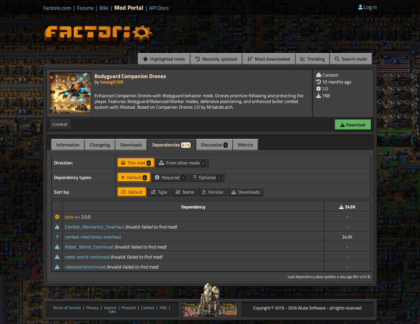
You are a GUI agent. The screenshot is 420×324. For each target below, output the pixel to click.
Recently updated (219, 58)
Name (187, 191)
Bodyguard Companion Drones (130, 76)
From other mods (184, 162)
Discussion (214, 144)
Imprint (110, 308)
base (70, 216)
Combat (59, 124)
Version (215, 191)
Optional (209, 177)
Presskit (129, 308)
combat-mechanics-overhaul (93, 236)
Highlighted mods (167, 58)
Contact (147, 308)
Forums (85, 8)
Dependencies (170, 144)
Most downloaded (272, 58)
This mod (138, 162)
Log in (370, 7)
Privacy (92, 308)
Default (136, 177)
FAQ (163, 308)
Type (162, 191)
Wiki (104, 8)
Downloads (131, 144)
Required (172, 177)
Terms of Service (67, 308)
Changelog (100, 144)
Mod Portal (128, 8)
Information (67, 144)
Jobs (112, 312)
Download (355, 124)
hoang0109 (111, 81)
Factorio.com (57, 8)
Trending (315, 58)
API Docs (159, 8)
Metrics (245, 144)
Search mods (354, 58)
